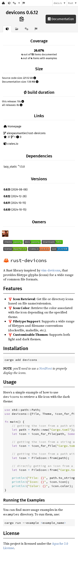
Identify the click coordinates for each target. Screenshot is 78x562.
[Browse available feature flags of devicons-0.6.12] (24, 3)
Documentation (62, 19)
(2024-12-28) (15, 196)
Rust (70, 3)
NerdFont (45, 368)
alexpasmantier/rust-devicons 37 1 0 (26, 135)
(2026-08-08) (16, 189)
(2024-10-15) (15, 203)
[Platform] (16, 3)
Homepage (14, 126)
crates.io (12, 143)
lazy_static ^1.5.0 (14, 166)
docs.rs (58, 3)
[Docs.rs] (3, 3)
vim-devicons (50, 270)
